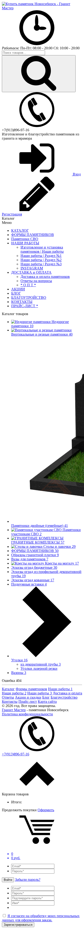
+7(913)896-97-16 (15, 130)
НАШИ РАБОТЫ (25, 243)
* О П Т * (28, 285)
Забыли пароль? (27, 880)
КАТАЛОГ (20, 230)
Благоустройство (64, 697)
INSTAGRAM (32, 268)
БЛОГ (16, 293)
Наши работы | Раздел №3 (41, 264)
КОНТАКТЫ (21, 302)
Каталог (8, 689)
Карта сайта (47, 701)
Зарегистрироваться (18, 924)
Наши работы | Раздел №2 (41, 260)
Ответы (8, 697)
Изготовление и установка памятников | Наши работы (42, 249)
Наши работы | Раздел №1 (41, 256)
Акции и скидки (28, 697)
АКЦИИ (18, 289)
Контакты (10, 701)
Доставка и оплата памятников (45, 277)
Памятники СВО (24, 239)
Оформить (46, 810)
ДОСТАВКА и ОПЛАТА (31, 272)
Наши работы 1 (60, 689)
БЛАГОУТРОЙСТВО (28, 298)
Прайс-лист (27, 701)
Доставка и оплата (67, 693)
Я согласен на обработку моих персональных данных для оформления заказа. (41, 918)
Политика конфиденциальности (27, 714)
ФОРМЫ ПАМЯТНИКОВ (32, 235)
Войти (8, 880)
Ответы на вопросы (36, 281)
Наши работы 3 (39, 693)
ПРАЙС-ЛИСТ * (24, 306)
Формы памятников (31, 689)
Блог (46, 697)
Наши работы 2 (14, 693)
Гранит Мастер (14, 710)
